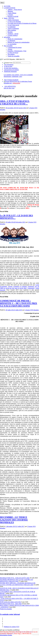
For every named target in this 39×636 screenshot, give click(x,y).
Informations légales (6, 635)
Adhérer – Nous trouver (15, 9)
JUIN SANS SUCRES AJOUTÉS (10, 602)
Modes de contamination (15, 39)
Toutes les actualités (13, 56)
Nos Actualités (8, 46)
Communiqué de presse (15, 47)
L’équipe (10, 15)
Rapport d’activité (13, 16)
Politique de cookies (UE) (11, 626)
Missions (10, 11)
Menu (2, 2)
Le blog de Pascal (13, 52)
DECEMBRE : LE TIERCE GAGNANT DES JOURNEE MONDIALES (14, 520)
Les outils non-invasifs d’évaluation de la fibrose (22, 23)
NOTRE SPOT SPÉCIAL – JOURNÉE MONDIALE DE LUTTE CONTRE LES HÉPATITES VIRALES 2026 (17, 584)
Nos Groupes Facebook (11, 80)
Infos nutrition (12, 30)
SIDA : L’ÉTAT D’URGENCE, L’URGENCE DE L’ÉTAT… (15, 102)
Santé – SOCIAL (9, 18)
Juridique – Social (13, 33)
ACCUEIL (7, 6)
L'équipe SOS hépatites (32, 310)
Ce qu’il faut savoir (13, 25)
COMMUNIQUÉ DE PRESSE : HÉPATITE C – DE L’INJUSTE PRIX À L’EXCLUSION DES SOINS (18, 303)
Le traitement (11, 27)
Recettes (10, 32)
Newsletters (11, 54)
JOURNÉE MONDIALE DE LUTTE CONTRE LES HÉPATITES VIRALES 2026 (16, 580)
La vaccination (12, 44)
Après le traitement (13, 28)
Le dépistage (11, 40)
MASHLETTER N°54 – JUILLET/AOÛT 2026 (14, 578)
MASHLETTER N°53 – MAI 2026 (11, 604)
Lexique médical (13, 35)
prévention (7, 37)
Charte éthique (12, 13)
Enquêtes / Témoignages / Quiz (17, 51)
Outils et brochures (13, 20)
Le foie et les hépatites (14, 21)
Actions (10, 49)
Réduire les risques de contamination (18, 42)
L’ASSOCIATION (9, 8)
